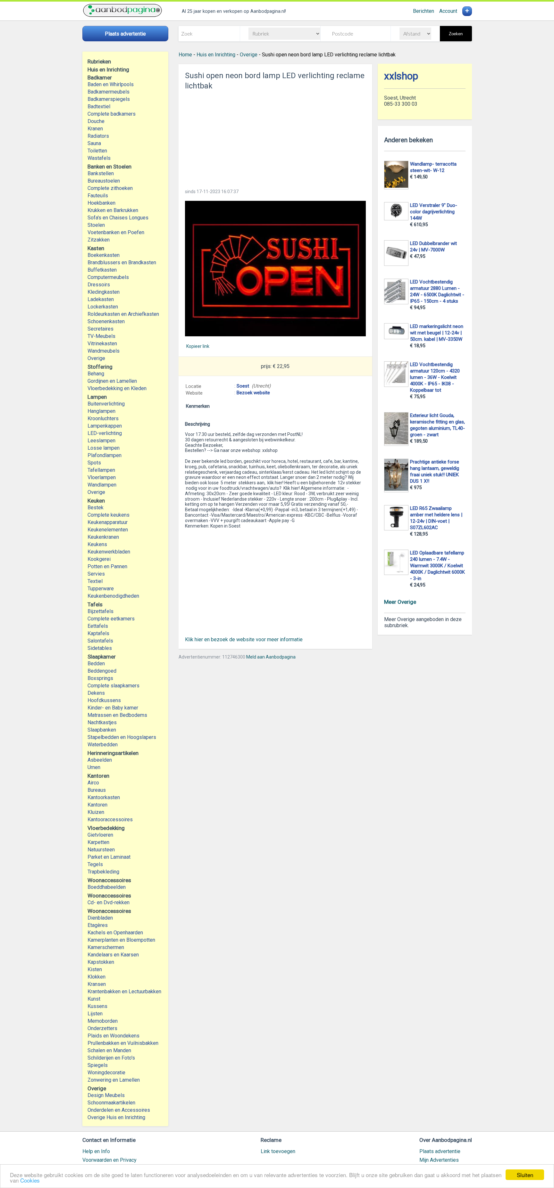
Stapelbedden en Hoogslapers (122, 737)
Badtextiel (99, 106)
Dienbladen (100, 918)
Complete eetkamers (111, 619)
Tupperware (101, 589)
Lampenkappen (105, 426)
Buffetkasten (102, 270)
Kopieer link (197, 346)
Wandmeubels (104, 351)
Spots (94, 463)
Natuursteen (101, 850)
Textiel (95, 581)
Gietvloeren (100, 835)
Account (448, 11)
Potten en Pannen (107, 566)
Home (185, 55)
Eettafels (98, 626)
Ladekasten (101, 299)
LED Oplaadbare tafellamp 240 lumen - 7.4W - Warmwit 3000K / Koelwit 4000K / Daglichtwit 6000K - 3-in (437, 565)
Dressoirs (99, 285)
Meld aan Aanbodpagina (271, 657)
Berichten (423, 11)
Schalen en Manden (109, 1050)
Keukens (97, 544)
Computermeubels (108, 277)
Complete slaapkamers (113, 686)
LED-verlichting (105, 433)
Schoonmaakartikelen (111, 1103)
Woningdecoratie (106, 1072)
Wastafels (99, 158)
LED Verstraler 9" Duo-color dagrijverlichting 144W (433, 211)
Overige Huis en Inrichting (116, 1117)
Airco (93, 783)
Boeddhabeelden (107, 887)
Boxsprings (100, 678)
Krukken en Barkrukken (113, 210)
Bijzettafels (100, 611)
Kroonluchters (103, 418)
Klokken (96, 977)
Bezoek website (253, 393)
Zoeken (456, 33)
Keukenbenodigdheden (113, 596)
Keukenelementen (108, 530)
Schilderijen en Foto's (111, 1058)
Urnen (94, 767)
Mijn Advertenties (439, 1160)
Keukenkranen (103, 537)
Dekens (96, 693)
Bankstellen (101, 173)
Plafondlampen (105, 455)
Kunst (94, 999)
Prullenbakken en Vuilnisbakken (123, 1043)
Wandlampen (102, 485)
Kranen (95, 129)
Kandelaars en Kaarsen (113, 955)
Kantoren (97, 805)
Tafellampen (101, 470)
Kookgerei (99, 559)
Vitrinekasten (102, 343)
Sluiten (525, 1175)
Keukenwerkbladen (109, 552)
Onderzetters (102, 1028)
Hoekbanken (101, 203)
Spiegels (98, 1065)
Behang (96, 374)
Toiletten (97, 151)
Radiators (98, 136)
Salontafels (100, 641)
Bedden (96, 663)
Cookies (30, 1180)
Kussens (97, 1006)
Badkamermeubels (109, 92)
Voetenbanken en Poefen (116, 232)
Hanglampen (101, 411)
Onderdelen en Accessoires (119, 1110)
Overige (96, 358)
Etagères (98, 925)
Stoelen (96, 225)
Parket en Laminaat (109, 857)
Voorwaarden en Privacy (109, 1160)
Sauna (94, 143)
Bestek (96, 507)
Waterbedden (103, 744)
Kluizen (96, 812)
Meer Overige (400, 602)
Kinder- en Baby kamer (113, 708)
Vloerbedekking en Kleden (117, 388)
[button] (275, 268)
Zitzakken (99, 240)
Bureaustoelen (104, 181)
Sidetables (100, 648)
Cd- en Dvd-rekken (109, 902)
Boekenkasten (104, 255)
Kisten (95, 969)
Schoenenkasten (106, 321)
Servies (96, 574)
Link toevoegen (278, 1151)
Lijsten (95, 1014)
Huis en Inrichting (216, 55)
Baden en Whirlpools (111, 84)
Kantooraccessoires (110, 819)
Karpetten (98, 842)
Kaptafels (98, 633)
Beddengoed (102, 671)
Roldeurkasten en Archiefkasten (123, 314)
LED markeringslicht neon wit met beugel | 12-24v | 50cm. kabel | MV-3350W (436, 333)
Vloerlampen (102, 477)
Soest (243, 386)
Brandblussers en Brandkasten (122, 262)
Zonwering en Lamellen (114, 1080)
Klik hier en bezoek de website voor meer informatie (244, 639)
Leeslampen (101, 441)
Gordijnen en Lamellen (112, 381)
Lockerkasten (103, 307)
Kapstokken (101, 962)
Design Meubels (106, 1095)
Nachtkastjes (102, 722)
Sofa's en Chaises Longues (118, 218)
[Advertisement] (275, 137)
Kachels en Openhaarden (115, 933)
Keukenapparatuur (108, 522)
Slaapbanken (102, 730)
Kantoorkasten (104, 797)
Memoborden (103, 1021)
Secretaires (100, 329)
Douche (96, 121)
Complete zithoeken (110, 188)
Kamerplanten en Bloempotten (121, 940)
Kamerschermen (106, 947)
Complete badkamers (112, 114)
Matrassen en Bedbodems (117, 715)
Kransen (97, 984)
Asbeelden (100, 760)
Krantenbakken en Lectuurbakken (124, 991)
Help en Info (96, 1151)
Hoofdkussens (104, 700)
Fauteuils (98, 196)
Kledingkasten (104, 292)
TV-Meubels (101, 336)
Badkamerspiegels (109, 99)
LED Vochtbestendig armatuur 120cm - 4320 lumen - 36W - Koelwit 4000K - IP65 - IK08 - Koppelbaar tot (435, 377)
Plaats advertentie (439, 1151)
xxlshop (401, 76)
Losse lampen (104, 448)
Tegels (95, 864)
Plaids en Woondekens (113, 1036)
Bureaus (97, 790)
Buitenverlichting (106, 404)
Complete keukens (109, 515)
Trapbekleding (103, 872)
